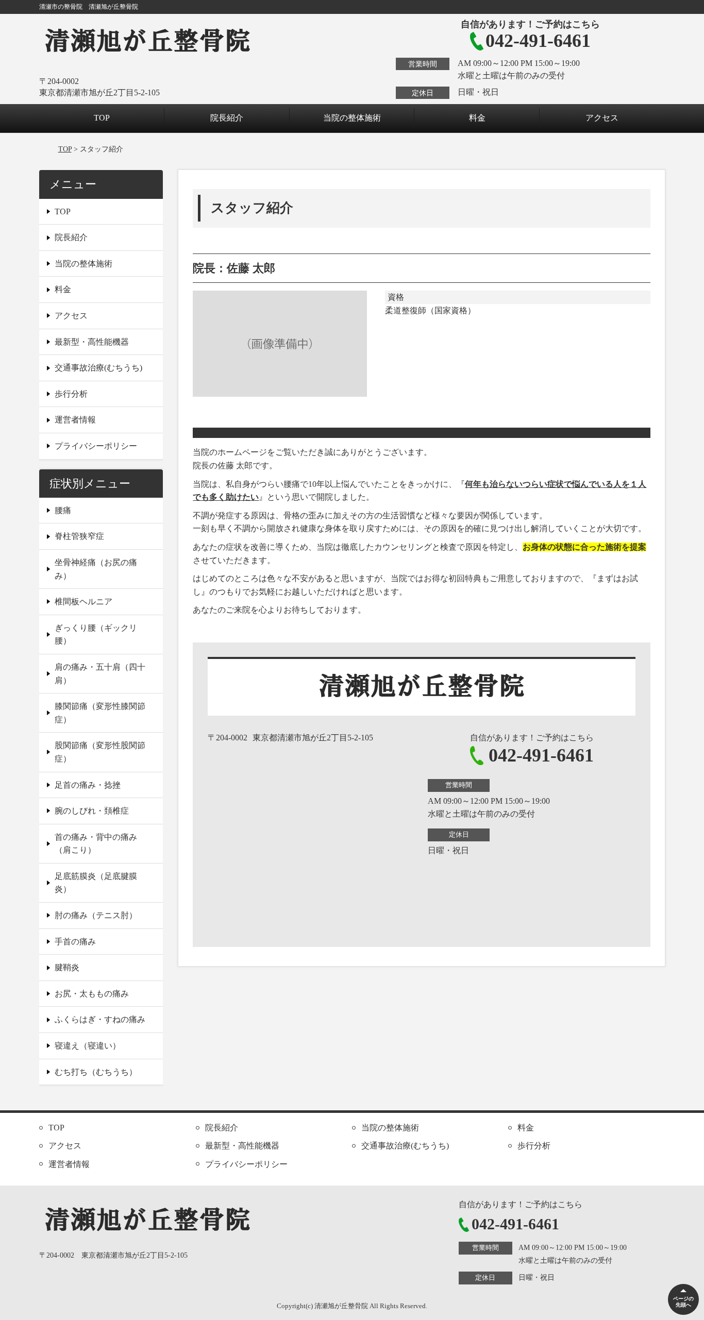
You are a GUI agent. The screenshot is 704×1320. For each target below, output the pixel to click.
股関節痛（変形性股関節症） (100, 752)
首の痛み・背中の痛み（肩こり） (96, 844)
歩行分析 (71, 394)
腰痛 (63, 510)
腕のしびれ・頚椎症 (92, 810)
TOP (102, 117)
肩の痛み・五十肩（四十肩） (100, 674)
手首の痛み (75, 941)
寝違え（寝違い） (88, 1045)
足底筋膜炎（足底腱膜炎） (96, 883)
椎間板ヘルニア (83, 601)
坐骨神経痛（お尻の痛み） (96, 569)
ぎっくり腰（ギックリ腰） (96, 634)
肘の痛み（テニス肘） (96, 915)
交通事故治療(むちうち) (98, 367)
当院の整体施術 (352, 117)
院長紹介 (226, 117)
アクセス (601, 117)
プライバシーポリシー (96, 446)
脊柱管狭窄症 (79, 536)
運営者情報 (75, 419)
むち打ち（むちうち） (96, 1072)
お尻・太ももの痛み (92, 993)
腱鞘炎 (67, 967)
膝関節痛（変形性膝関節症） (100, 713)
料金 (477, 117)
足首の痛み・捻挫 (88, 785)
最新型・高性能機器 (92, 341)
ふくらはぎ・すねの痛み (100, 1019)
